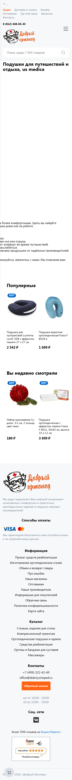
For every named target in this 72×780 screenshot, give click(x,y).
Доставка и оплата (25, 9)
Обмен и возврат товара (36, 568)
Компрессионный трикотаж (36, 633)
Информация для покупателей (36, 595)
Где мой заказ (29, 13)
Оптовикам (10, 13)
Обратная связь (36, 600)
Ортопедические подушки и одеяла (36, 639)
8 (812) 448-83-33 (14, 24)
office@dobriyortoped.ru (36, 678)
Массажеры (36, 655)
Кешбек (45, 9)
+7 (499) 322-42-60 (36, 672)
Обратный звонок (36, 686)
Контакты (8, 17)
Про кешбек (36, 573)
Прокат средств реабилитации (36, 557)
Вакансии (47, 13)
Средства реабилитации (36, 644)
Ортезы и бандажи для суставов (36, 650)
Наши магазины (36, 579)
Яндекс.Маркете (50, 732)
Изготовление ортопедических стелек (36, 563)
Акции (7, 9)
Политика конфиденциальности (36, 605)
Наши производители (36, 589)
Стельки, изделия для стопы (36, 628)
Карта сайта (36, 611)
